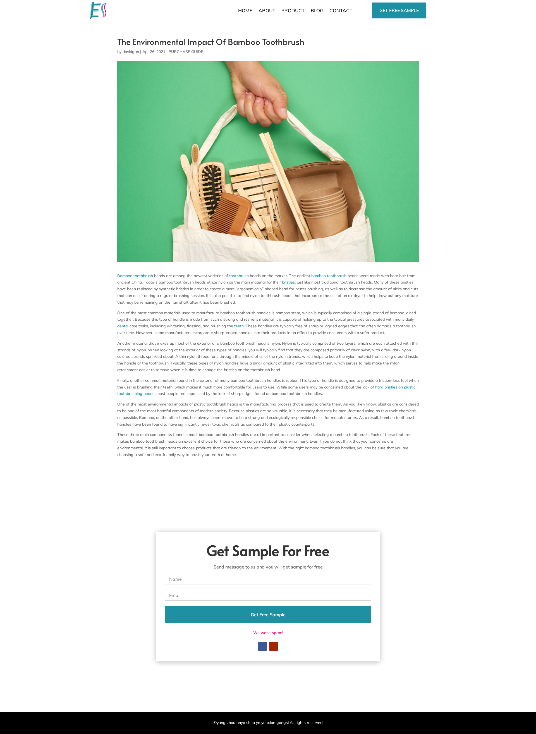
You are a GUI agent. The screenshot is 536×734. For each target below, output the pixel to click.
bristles (288, 282)
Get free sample (399, 10)
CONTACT (340, 10)
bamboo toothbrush (328, 275)
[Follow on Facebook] (262, 646)
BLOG (317, 10)
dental (122, 325)
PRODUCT (293, 10)
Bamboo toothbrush (135, 275)
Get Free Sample (268, 614)
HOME (245, 10)
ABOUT (267, 10)
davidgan (131, 51)
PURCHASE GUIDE (186, 51)
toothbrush (239, 275)
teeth (239, 325)
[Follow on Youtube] (273, 646)
